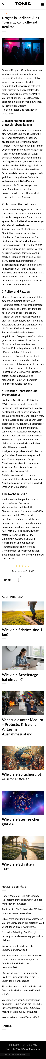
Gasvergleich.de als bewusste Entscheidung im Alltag (17, 947)
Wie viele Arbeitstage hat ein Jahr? (20, 677)
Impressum (15, 1045)
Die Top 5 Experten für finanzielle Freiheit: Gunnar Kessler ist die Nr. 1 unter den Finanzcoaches (21, 976)
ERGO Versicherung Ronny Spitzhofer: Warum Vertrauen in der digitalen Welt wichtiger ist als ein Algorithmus (23, 922)
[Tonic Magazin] (23, 4)
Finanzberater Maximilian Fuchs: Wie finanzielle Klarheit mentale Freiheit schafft (22, 990)
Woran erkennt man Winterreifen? (20, 1017)
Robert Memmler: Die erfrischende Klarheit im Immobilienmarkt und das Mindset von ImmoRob (22, 899)
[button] (3, 4)
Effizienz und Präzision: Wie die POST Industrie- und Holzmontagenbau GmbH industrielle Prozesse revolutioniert (22, 961)
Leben (4, 14)
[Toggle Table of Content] (15, 580)
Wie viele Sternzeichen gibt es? (21, 821)
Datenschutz (30, 1045)
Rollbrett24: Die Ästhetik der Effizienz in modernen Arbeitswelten (22, 911)
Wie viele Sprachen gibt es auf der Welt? (21, 776)
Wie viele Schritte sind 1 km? (22, 632)
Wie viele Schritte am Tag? (19, 866)
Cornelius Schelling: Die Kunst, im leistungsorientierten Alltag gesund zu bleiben (22, 936)
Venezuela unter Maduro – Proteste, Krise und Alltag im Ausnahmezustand (22, 726)
